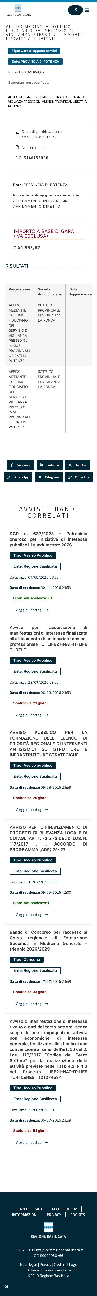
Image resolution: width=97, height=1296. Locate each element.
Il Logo (71, 1264)
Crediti (59, 1264)
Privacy (45, 1264)
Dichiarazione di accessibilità (48, 1270)
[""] (75, 10)
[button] (87, 10)
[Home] (18, 10)
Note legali (28, 1264)
